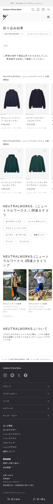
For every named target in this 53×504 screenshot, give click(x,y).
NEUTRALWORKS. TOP (19, 359)
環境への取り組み (11, 463)
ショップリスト (10, 438)
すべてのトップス (13, 221)
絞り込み (15, 499)
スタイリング (9, 442)
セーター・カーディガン (16, 234)
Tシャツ (9, 241)
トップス (36, 359)
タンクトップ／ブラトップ (38, 34)
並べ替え (41, 499)
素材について (9, 451)
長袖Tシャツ (39, 234)
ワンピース (24, 241)
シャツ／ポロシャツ (36, 221)
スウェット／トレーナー (16, 228)
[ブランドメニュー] (48, 17)
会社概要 (7, 467)
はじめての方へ (10, 429)
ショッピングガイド (12, 434)
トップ (4, 359)
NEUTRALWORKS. (12, 34)
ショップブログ (10, 447)
